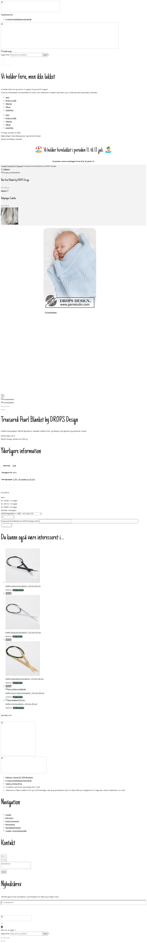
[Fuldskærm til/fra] (4, 937)
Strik (14, 466)
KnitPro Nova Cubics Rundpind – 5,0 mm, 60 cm (25, 693)
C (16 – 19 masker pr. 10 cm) (24, 479)
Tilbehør (9, 104)
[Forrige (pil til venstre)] (2, 409)
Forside (4, 166)
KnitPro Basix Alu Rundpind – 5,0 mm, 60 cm (23, 632)
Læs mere (18, 636)
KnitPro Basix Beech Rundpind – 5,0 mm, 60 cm (25, 679)
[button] (8, 488)
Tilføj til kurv (6, 525)
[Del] (6, 937)
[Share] (4, 406)
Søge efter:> (6, 55)
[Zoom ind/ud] (2, 937)
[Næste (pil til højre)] (4, 409)
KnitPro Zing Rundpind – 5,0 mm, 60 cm (21, 704)
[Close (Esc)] (2, 406)
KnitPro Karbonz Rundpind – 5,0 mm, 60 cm (23, 586)
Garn (7, 97)
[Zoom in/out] (9, 406)
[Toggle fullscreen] (6, 406)
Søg (45, 55)
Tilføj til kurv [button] (19, 590)
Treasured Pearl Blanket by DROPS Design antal (19, 521)
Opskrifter (9, 110)
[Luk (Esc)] (9, 937)
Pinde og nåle (11, 101)
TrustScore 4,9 (7, 14)
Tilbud (8, 107)
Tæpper (19, 166)
